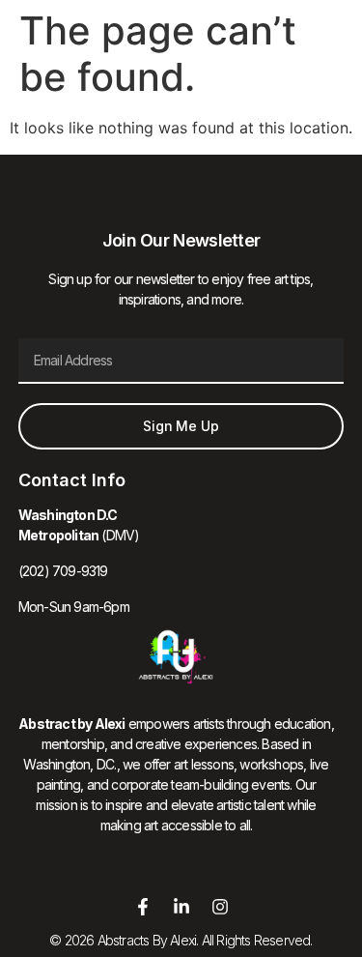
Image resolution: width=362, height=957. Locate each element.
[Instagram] (220, 906)
